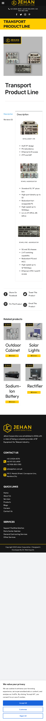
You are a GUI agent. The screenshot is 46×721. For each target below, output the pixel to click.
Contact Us (8, 511)
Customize (23, 709)
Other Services (9, 537)
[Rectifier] (33, 372)
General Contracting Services (15, 534)
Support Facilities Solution (14, 528)
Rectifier (35, 386)
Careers (7, 508)
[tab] (9, 114)
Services (7, 499)
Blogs (6, 505)
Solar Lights (34, 347)
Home (6, 493)
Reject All (23, 716)
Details (13, 356)
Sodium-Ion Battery (13, 391)
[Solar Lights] (33, 331)
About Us (7, 496)
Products (7, 502)
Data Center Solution (12, 531)
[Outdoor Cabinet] (12, 331)
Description (8, 114)
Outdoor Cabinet (13, 347)
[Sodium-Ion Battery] (12, 372)
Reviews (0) (8, 119)
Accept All (23, 703)
